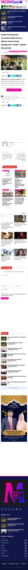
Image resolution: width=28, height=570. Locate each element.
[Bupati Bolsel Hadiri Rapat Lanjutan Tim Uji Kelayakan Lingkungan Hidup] (4, 383)
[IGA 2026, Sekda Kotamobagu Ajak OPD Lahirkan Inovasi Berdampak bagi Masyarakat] (7, 193)
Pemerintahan (5, 555)
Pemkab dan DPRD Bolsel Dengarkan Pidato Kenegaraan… (16, 365)
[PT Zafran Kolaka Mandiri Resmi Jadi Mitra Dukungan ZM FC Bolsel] (7, 174)
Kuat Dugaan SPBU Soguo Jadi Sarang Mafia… (16, 27)
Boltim (3, 553)
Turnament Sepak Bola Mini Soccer (8, 99)
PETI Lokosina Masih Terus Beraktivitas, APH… (16, 12)
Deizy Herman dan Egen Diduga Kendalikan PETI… (14, 17)
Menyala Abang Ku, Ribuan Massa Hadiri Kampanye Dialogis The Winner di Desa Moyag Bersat (20, 157)
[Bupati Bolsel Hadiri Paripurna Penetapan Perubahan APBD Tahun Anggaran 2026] (4, 372)
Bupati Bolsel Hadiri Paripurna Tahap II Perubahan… (16, 377)
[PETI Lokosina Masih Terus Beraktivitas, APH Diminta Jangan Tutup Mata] (4, 13)
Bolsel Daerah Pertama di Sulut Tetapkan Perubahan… (14, 349)
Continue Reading (14, 89)
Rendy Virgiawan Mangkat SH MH (18, 97)
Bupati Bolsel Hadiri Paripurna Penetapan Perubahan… (14, 371)
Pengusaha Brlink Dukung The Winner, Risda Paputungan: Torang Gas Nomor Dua (7, 156)
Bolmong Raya (12, 51)
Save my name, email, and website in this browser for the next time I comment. (14, 295)
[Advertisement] (14, 124)
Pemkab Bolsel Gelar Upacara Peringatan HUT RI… (14, 360)
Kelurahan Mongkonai (6, 97)
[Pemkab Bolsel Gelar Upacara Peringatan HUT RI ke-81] (4, 361)
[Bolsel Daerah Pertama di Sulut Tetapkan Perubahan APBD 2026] (4, 23)
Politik (25, 51)
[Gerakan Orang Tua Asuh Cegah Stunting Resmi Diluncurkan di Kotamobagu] (20, 193)
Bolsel (2, 545)
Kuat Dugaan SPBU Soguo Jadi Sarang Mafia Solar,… (16, 354)
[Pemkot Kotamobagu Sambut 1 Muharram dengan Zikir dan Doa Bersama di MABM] (20, 174)
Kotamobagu (19, 51)
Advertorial (4, 550)
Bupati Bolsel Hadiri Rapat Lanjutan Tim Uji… (16, 382)
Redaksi (4, 563)
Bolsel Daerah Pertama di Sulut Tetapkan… (14, 22)
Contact (23, 563)
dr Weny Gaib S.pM (8, 96)
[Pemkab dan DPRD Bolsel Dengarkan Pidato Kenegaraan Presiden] (4, 367)
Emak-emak (15, 96)
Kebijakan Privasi (14, 563)
